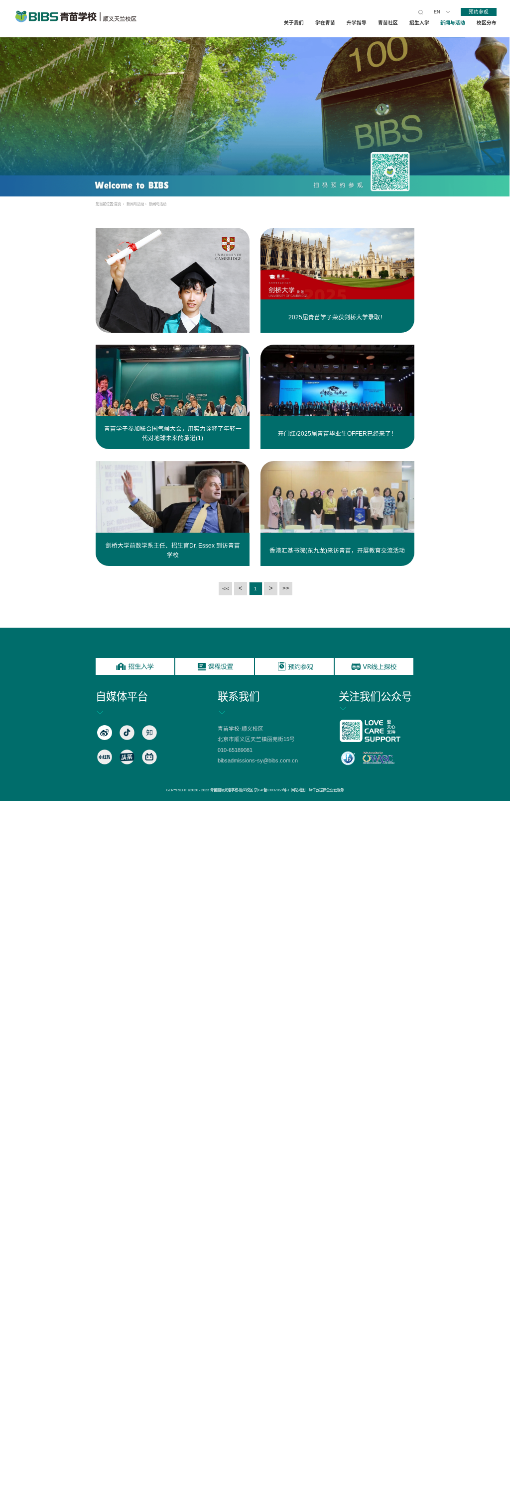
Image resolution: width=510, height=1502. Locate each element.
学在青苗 (325, 22)
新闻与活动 (452, 22)
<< (225, 588)
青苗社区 (388, 22)
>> (285, 588)
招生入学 (419, 22)
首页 (117, 204)
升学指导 (357, 22)
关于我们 (294, 22)
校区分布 (487, 22)
